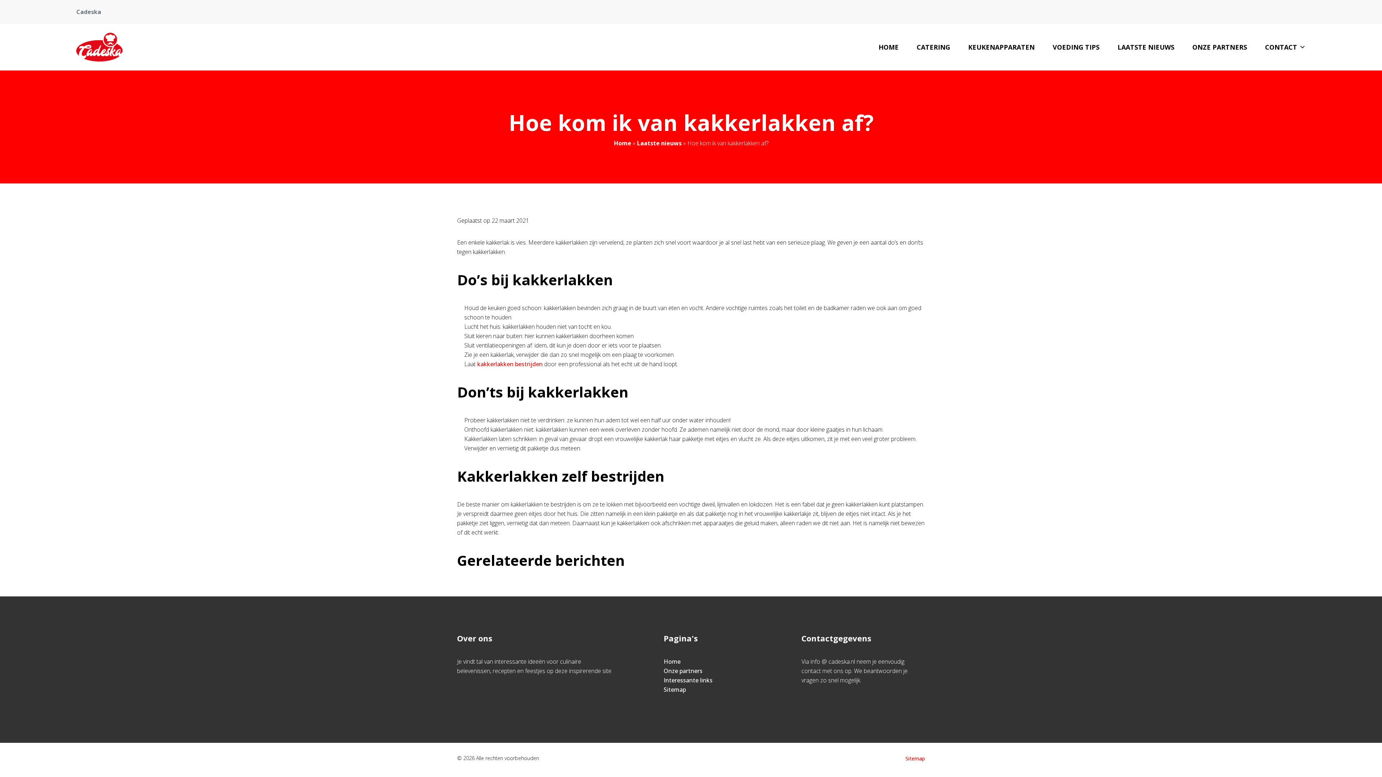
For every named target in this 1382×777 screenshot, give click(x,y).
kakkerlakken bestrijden (510, 364)
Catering (933, 47)
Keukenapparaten (1001, 47)
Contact (1281, 47)
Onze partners (1219, 47)
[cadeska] (99, 47)
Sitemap (675, 690)
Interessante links (688, 680)
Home (889, 47)
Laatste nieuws (1145, 47)
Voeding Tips (1076, 47)
